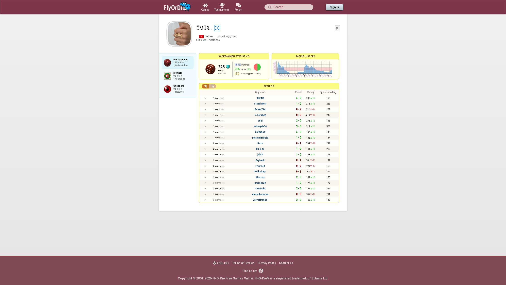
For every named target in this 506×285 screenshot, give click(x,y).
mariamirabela (260, 137)
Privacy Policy (267, 263)
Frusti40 (260, 165)
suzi (260, 120)
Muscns (260, 177)
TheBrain (260, 188)
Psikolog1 (260, 171)
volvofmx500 (260, 199)
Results (269, 86)
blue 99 (260, 148)
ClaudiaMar (260, 103)
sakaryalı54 (260, 126)
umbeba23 (260, 182)
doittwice (260, 131)
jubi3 (260, 154)
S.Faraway (260, 114)
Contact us (286, 263)
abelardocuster (260, 194)
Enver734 (260, 109)
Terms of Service (243, 263)
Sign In (334, 7)
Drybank (260, 160)
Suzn (260, 143)
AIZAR (260, 98)
